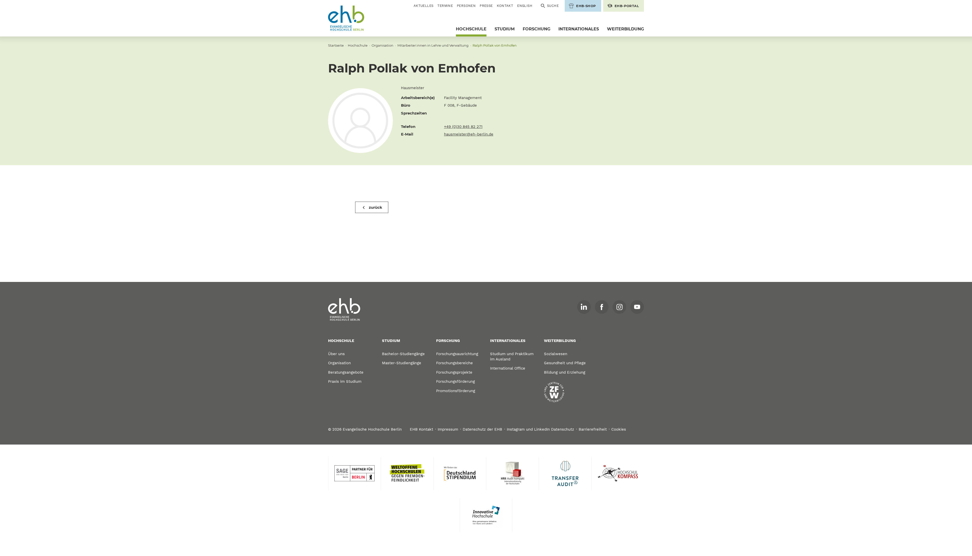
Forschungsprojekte (454, 372)
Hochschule (471, 29)
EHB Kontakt (421, 429)
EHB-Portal (627, 6)
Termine (445, 6)
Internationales (578, 29)
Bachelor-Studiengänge (403, 354)
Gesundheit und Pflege (565, 363)
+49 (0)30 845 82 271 (463, 126)
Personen (466, 6)
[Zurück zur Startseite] (346, 18)
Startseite (336, 45)
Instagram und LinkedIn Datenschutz (540, 429)
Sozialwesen (555, 354)
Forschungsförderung (455, 381)
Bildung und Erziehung (564, 372)
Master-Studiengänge (401, 363)
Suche (553, 6)
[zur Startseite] (344, 309)
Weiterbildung (625, 29)
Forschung (536, 29)
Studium (505, 29)
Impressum (448, 429)
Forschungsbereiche (454, 363)
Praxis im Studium (344, 381)
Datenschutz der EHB (482, 429)
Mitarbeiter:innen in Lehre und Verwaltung (433, 45)
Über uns (336, 354)
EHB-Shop (586, 6)
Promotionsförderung (455, 391)
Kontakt (505, 6)
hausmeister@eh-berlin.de (468, 134)
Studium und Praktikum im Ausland (512, 356)
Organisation (382, 45)
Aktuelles (424, 6)
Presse (486, 6)
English (524, 6)
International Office (507, 368)
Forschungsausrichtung (457, 354)
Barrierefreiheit (593, 429)
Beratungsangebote (345, 372)
